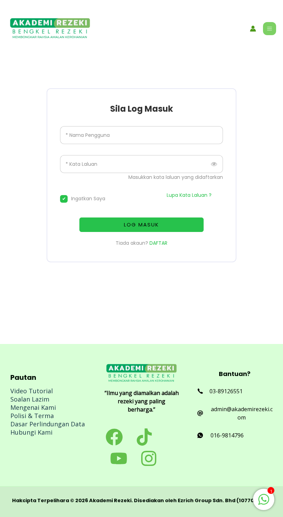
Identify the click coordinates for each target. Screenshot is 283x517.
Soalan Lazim (29, 399)
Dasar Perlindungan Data (47, 424)
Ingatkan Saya (88, 198)
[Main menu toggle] (269, 28)
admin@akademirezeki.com (242, 413)
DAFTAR (158, 243)
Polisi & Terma (32, 416)
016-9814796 (227, 435)
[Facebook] (114, 437)
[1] (263, 503)
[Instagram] (148, 458)
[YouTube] (118, 458)
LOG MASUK (141, 224)
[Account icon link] (253, 29)
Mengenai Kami (33, 407)
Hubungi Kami (31, 432)
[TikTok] (144, 437)
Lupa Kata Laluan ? (189, 195)
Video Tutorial (31, 391)
